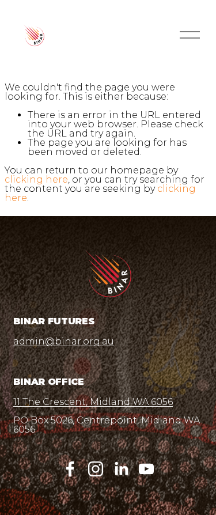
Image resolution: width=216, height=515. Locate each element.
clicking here (36, 179)
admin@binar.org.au (63, 341)
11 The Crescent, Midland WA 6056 (93, 402)
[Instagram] (96, 469)
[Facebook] (70, 469)
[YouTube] (146, 469)
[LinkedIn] (121, 469)
